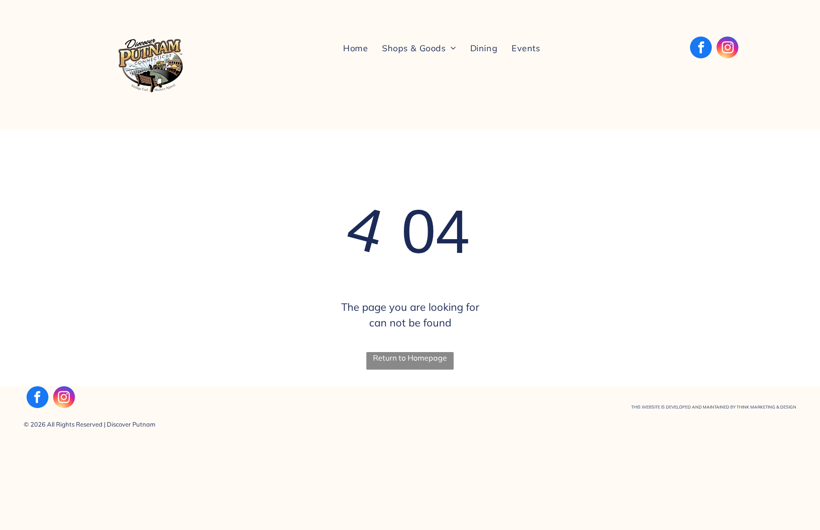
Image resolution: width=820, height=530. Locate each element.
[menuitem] (355, 47)
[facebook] (701, 49)
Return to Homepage (410, 358)
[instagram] (727, 49)
